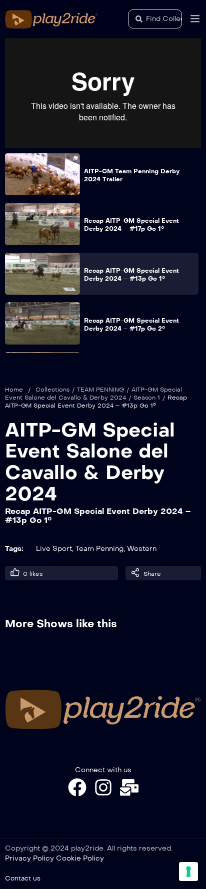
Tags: (14, 548)
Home (14, 389)
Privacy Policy (29, 858)
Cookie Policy (80, 858)
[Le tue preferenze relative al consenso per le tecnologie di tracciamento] (188, 871)
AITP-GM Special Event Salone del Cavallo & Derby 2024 (90, 462)
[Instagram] (103, 787)
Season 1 (147, 397)
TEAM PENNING (100, 389)
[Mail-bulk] (129, 787)
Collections (53, 389)
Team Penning (100, 548)
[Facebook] (77, 787)
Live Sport (54, 548)
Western (141, 548)
